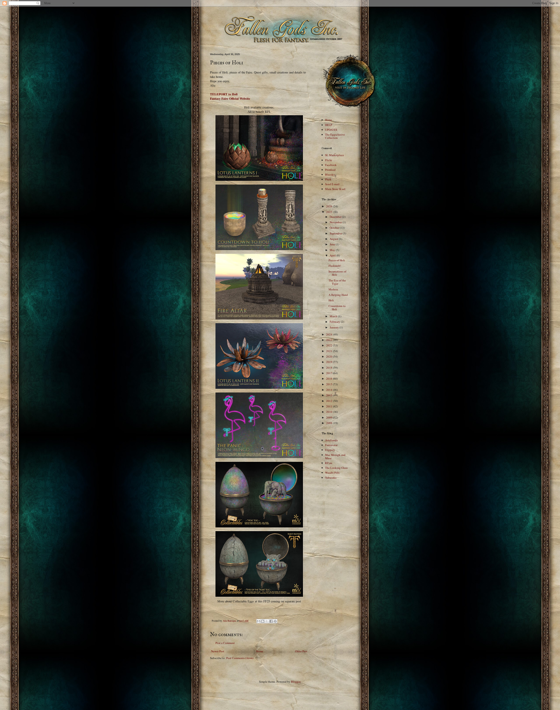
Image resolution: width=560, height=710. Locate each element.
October (335, 228)
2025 (329, 212)
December (336, 217)
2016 (329, 378)
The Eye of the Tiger (337, 282)
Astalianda (331, 440)
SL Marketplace (334, 155)
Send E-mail (332, 184)
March (334, 316)
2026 (329, 206)
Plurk (328, 179)
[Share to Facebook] (271, 621)
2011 (329, 406)
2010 (329, 412)
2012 (329, 401)
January (335, 327)
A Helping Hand (338, 295)
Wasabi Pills (332, 472)
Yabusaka (330, 478)
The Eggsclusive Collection (335, 136)
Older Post (301, 651)
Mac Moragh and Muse (335, 456)
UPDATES (331, 130)
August (334, 239)
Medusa (333, 289)
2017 (329, 373)
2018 (329, 368)
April (333, 255)
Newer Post (217, 651)
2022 (329, 345)
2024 (329, 334)
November (336, 222)
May (333, 250)
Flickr (328, 160)
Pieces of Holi (337, 260)
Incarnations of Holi (337, 273)
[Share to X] (267, 621)
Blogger (295, 682)
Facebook (331, 165)
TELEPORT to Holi (224, 94)
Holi (331, 300)
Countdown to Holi (337, 307)
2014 (329, 390)
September (336, 233)
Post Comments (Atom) (240, 658)
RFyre (328, 463)
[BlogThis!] (263, 621)
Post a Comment (225, 643)
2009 (329, 417)
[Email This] (258, 621)
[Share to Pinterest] (275, 621)
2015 (329, 384)
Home (259, 651)
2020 (329, 356)
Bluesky (330, 174)
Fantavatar (331, 445)
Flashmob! (335, 266)
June (333, 244)
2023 (329, 340)
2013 (329, 395)
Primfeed (330, 170)
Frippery (330, 450)
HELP (328, 125)
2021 (329, 351)
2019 (329, 362)
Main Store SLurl (335, 189)
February (335, 322)
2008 (329, 423)
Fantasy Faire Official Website (230, 98)
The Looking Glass (336, 468)
